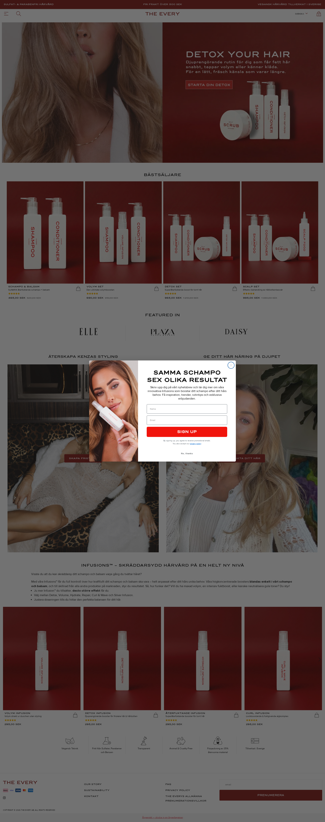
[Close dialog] (231, 365)
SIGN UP (187, 431)
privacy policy (195, 444)
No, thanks (187, 453)
